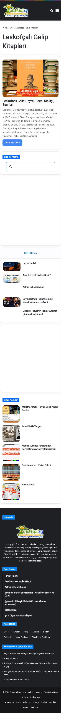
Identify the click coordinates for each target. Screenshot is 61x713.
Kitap (26, 632)
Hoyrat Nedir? (29, 263)
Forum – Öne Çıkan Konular (18, 646)
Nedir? (46, 632)
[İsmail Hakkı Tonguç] (11, 433)
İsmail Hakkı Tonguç (32, 426)
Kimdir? (16, 632)
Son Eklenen (30, 253)
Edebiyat (27, 702)
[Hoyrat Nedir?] (11, 266)
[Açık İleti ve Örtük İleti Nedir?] (11, 278)
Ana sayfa (9, 702)
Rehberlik (8, 637)
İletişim (34, 707)
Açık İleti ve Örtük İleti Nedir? (37, 275)
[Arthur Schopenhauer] (11, 290)
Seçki (18, 702)
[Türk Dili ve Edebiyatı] (16, 10)
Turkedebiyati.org (18, 692)
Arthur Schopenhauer (33, 287)
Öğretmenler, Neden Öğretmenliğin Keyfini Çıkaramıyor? (30, 653)
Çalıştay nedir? (11, 658)
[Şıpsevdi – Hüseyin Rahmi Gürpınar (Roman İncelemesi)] (11, 314)
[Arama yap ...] (51, 11)
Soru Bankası (22, 637)
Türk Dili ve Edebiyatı (41, 637)
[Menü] (57, 11)
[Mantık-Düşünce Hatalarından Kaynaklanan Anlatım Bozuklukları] (11, 452)
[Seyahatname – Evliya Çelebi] (11, 472)
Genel (6, 632)
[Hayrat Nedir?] (11, 491)
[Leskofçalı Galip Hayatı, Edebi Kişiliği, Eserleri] (30, 78)
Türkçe (36, 702)
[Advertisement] (30, 210)
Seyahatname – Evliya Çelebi (36, 465)
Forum (26, 707)
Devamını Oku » (12, 142)
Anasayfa (8, 28)
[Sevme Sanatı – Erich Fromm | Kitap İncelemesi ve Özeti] (11, 302)
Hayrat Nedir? (28, 484)
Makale (36, 632)
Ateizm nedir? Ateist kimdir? (17, 679)
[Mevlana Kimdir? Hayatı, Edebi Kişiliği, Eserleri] (11, 414)
